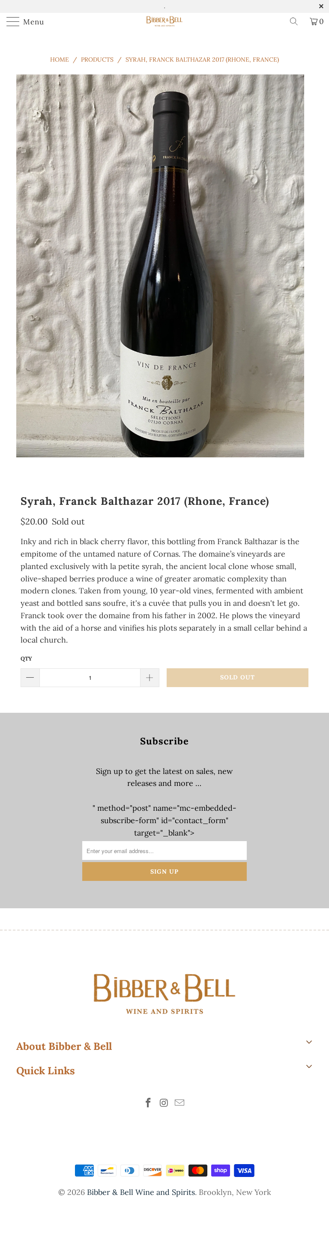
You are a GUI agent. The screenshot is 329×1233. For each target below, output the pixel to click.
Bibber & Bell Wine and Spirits (141, 1192)
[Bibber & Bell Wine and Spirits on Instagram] (164, 1103)
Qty (26, 658)
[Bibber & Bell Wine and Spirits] (164, 21)
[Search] (297, 21)
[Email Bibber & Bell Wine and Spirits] (179, 1103)
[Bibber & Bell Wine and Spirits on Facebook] (148, 1103)
